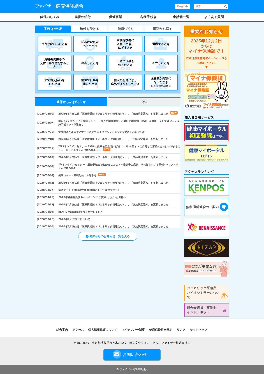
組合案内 (62, 329)
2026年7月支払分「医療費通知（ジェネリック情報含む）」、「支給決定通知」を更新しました (113, 138)
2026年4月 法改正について (74, 219)
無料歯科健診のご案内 (202, 207)
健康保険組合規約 (160, 329)
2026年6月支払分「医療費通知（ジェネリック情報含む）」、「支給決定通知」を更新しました (113, 157)
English (182, 6)
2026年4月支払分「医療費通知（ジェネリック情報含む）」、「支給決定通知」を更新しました (113, 204)
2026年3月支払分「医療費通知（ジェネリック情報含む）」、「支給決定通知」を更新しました (113, 226)
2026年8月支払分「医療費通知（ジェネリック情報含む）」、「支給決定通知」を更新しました (113, 113)
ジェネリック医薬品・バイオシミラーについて (203, 292)
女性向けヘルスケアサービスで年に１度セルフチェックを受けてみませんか (101, 131)
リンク (181, 329)
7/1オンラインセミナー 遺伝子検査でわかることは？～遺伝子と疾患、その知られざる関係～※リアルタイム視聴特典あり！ (118, 166)
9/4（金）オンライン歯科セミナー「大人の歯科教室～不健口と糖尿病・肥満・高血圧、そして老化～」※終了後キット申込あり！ (118, 122)
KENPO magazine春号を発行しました (80, 211)
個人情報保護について (102, 329)
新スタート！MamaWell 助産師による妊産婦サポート (89, 189)
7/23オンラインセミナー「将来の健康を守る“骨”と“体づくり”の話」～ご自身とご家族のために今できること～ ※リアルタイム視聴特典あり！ (119, 148)
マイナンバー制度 (133, 329)
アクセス (78, 329)
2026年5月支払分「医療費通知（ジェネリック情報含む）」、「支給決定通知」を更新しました (113, 182)
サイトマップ (198, 329)
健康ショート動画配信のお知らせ (77, 175)
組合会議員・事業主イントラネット (201, 310)
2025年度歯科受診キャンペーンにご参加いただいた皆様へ (92, 197)
